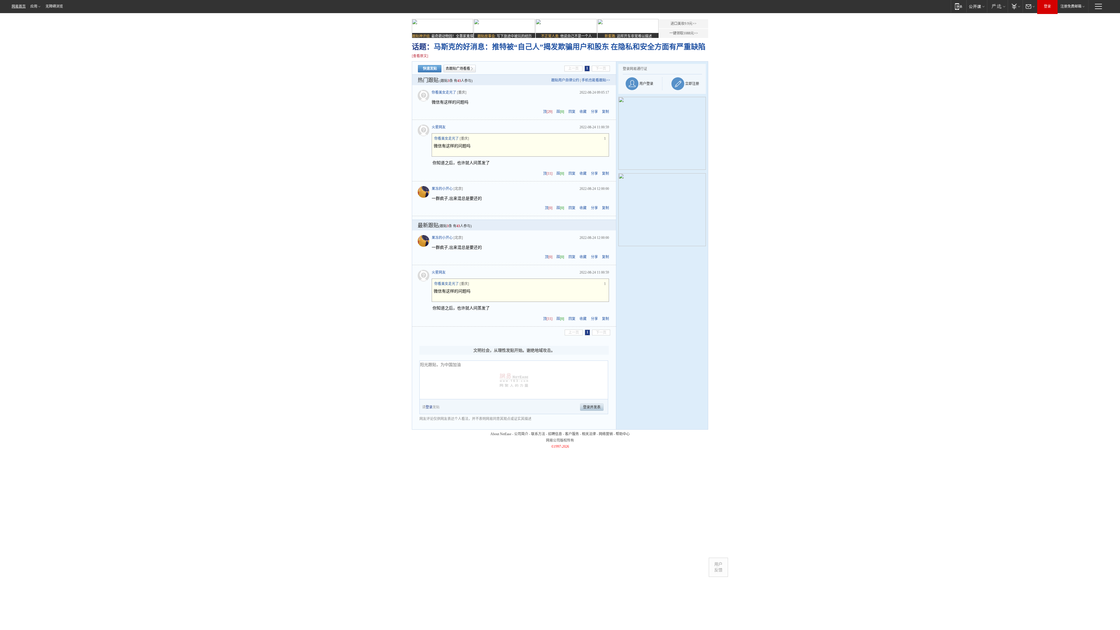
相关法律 (589, 434)
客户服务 (572, 434)
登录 (1047, 6)
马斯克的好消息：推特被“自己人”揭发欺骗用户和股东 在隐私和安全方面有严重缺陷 (570, 47)
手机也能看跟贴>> (596, 80)
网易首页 (19, 6)
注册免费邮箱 (1071, 6)
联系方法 (538, 434)
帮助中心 (623, 434)
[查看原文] (420, 56)
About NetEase (500, 434)
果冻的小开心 (442, 189)
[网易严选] (997, 6)
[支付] (1015, 6)
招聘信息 (555, 434)
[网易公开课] (976, 6)
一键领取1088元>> (683, 33)
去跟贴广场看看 (458, 68)
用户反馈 (718, 567)
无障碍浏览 (54, 6)
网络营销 (606, 434)
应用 (33, 6)
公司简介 (521, 434)
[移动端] (958, 6)
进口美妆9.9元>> (683, 24)
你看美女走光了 (444, 92)
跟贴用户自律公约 (565, 80)
